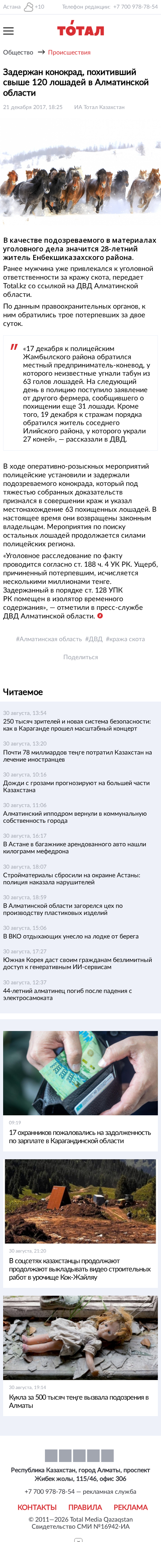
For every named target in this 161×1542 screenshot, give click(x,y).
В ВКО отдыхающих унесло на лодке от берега (71, 936)
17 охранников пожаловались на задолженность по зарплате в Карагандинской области (80, 1137)
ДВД (96, 639)
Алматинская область (51, 639)
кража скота (127, 639)
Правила (85, 1507)
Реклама (131, 1507)
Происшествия (69, 52)
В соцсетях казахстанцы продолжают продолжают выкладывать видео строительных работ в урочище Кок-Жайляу (79, 1269)
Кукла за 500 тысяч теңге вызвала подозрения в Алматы (78, 1401)
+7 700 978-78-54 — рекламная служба (80, 1492)
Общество (18, 52)
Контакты (37, 1507)
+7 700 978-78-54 (135, 7)
